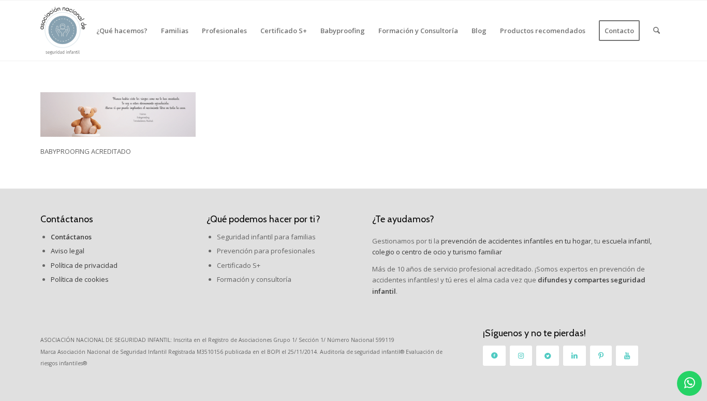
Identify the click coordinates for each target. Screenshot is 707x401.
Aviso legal (67, 250)
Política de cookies (80, 279)
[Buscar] (656, 31)
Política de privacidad (84, 265)
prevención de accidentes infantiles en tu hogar (515, 241)
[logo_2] (63, 31)
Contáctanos (66, 219)
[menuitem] (122, 31)
